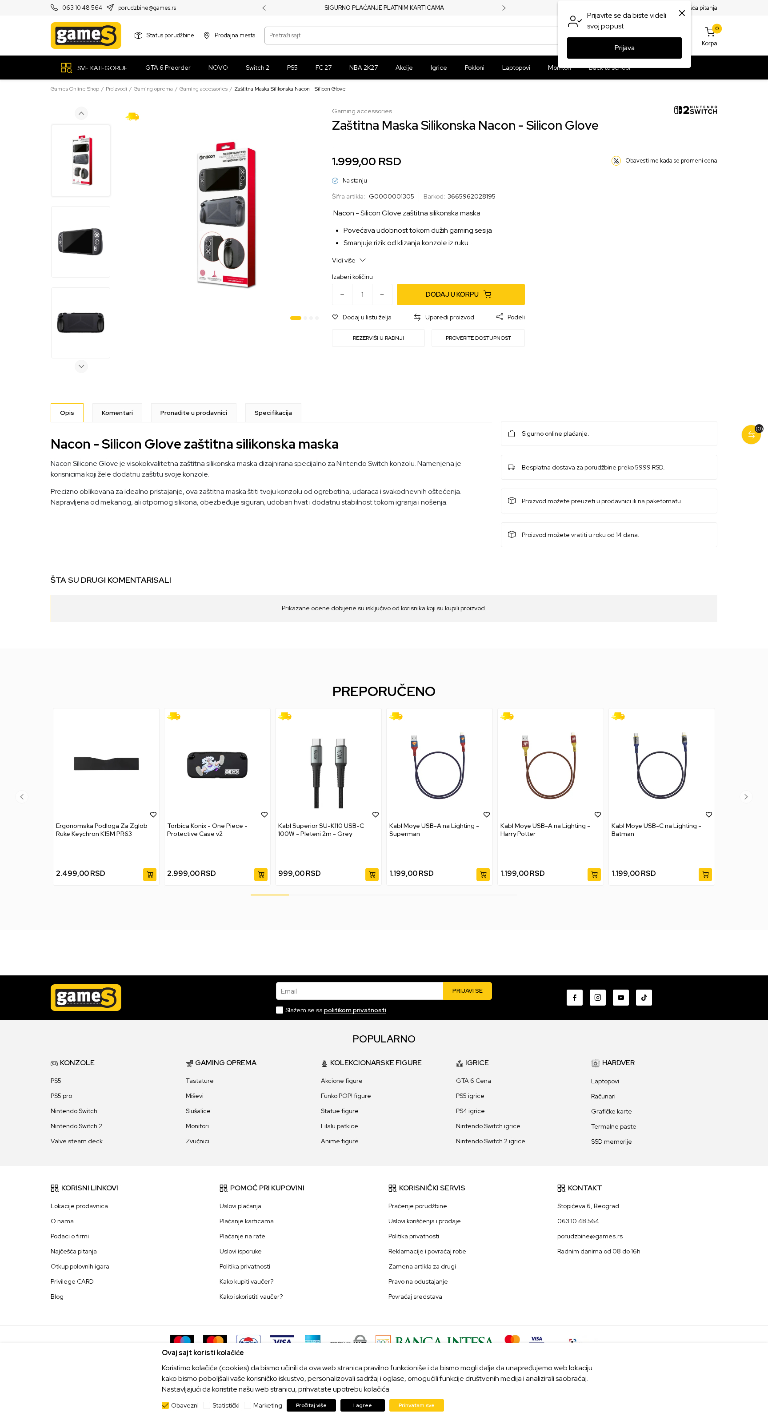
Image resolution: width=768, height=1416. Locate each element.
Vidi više (344, 260)
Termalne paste (613, 1126)
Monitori (197, 1126)
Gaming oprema (153, 88)
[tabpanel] (222, 215)
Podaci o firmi (70, 1236)
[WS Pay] (348, 1342)
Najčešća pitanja (695, 8)
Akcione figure (342, 1081)
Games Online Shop (75, 88)
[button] (362, 317)
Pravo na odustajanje (418, 1281)
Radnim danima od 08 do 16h (598, 1251)
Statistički (226, 1405)
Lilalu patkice (339, 1126)
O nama (62, 1221)
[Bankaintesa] (436, 1342)
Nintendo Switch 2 (76, 1126)
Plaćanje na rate (242, 1236)
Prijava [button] (625, 48)
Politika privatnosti (245, 1266)
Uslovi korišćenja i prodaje (424, 1221)
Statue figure (340, 1111)
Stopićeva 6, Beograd (588, 1206)
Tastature (200, 1081)
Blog (57, 1297)
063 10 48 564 (82, 8)
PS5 (56, 1081)
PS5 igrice (470, 1096)
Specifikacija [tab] (273, 413)
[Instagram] (598, 998)
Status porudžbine (170, 35)
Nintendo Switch (74, 1111)
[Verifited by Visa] (536, 1342)
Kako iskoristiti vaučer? (251, 1297)
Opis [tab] (67, 413)
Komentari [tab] (117, 413)
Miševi (195, 1096)
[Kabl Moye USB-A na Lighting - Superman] (439, 765)
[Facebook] (575, 998)
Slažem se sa (335, 1010)
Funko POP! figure (346, 1096)
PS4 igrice (470, 1111)
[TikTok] (644, 998)
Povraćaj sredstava (415, 1297)
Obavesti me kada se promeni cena (671, 160)
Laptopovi (605, 1081)
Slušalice (198, 1111)
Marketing (267, 1405)
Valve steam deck (77, 1141)
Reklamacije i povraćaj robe (427, 1251)
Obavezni (185, 1405)
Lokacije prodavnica (79, 1206)
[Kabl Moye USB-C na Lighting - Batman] (661, 765)
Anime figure (340, 1141)
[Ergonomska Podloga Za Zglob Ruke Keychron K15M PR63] (106, 765)
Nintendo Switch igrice (488, 1126)
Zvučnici (197, 1141)
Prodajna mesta (235, 35)
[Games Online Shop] (86, 35)
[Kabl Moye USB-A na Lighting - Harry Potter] (550, 765)
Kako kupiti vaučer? (246, 1281)
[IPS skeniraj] (575, 1342)
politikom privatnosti (355, 1010)
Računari (603, 1096)
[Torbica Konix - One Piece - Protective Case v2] (217, 765)
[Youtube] (621, 998)
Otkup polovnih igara (80, 1266)
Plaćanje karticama (247, 1221)
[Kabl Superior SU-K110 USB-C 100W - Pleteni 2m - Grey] (328, 765)
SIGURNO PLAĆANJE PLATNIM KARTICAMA (384, 8)
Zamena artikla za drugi (422, 1266)
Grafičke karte (611, 1111)
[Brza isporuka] (135, 116)
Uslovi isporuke (241, 1251)
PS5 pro (61, 1096)
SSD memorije (611, 1142)
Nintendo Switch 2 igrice (490, 1141)
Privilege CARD (72, 1281)
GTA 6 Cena (473, 1081)
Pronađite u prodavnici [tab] (193, 413)
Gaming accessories (204, 88)
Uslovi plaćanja (240, 1206)
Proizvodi (116, 88)
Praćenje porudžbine (417, 1206)
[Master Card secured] (512, 1342)
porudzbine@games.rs (147, 8)
